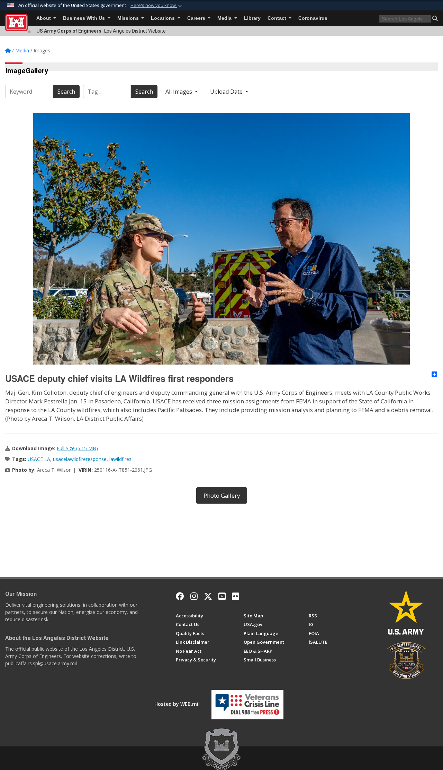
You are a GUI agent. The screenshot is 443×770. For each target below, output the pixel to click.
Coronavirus (312, 18)
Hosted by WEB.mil (177, 704)
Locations (163, 18)
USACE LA (39, 459)
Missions (128, 18)
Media (225, 18)
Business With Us (84, 18)
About (44, 18)
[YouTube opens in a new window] (222, 596)
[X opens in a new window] (208, 596)
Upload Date (227, 91)
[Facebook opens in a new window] (180, 596)
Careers (197, 18)
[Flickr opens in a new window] (235, 596)
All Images (179, 91)
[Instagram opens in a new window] (194, 596)
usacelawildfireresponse (80, 459)
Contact (278, 18)
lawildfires (120, 459)
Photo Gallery (222, 495)
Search (66, 91)
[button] (156, 5)
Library (252, 18)
